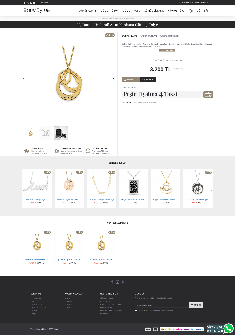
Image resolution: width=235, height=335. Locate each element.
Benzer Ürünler (117, 163)
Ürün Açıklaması (130, 36)
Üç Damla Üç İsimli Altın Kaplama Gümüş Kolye (37, 260)
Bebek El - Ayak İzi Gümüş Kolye (70, 200)
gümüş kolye (137, 102)
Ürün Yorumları (149, 36)
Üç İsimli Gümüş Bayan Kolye (101, 200)
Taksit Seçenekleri (169, 36)
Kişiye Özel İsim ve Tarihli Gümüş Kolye (134, 200)
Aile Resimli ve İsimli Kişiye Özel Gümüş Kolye (198, 200)
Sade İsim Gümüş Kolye (34, 200)
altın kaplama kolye (149, 102)
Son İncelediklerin (117, 223)
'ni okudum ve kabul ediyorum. (155, 310)
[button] (23, 78)
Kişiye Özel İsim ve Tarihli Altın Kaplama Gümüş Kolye (166, 200)
